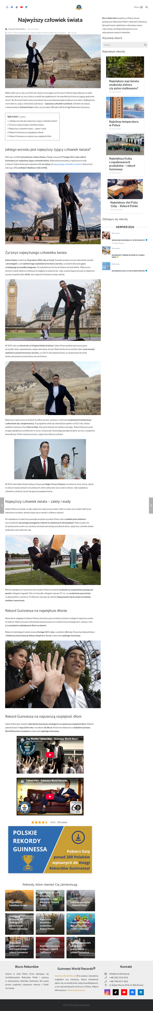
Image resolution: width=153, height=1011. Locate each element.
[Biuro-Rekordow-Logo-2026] (79, 7)
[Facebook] (12, 7)
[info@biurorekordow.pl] (106, 974)
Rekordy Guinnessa (58, 32)
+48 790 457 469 (118, 981)
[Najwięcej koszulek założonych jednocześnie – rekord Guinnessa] (80, 947)
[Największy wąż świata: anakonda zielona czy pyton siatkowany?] (125, 67)
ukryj (22, 116)
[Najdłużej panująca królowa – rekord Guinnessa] (50, 947)
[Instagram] (7, 7)
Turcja (73, 32)
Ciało (15, 32)
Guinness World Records (66, 976)
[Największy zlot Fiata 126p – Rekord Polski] (125, 189)
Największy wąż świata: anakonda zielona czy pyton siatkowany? (124, 84)
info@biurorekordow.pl (119, 974)
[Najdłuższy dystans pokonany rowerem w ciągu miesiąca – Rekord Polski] (50, 900)
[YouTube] (21, 7)
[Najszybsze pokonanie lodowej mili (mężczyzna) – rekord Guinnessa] (19, 947)
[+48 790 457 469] (106, 981)
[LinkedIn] (26, 7)
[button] (138, 7)
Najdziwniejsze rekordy (39, 32)
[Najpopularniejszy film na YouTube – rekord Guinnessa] (80, 924)
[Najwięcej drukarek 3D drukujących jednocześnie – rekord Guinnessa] (19, 924)
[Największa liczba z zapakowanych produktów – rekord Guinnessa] (125, 144)
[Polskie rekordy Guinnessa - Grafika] (50, 849)
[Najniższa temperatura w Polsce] (125, 107)
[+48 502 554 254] (106, 977)
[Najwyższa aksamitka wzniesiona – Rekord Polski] (50, 924)
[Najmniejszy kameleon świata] (19, 900)
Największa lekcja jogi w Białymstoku (128, 271)
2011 (10, 32)
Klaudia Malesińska (16, 29)
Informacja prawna (76, 990)
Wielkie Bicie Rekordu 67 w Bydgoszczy (128, 240)
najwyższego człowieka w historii (67, 164)
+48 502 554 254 (118, 977)
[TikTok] (17, 7)
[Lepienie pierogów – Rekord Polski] (80, 900)
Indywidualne (23, 32)
